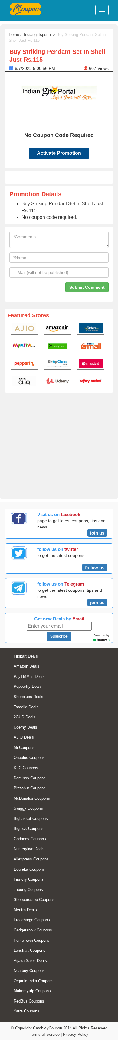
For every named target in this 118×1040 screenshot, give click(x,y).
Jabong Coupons (28, 889)
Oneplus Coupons (29, 757)
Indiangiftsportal (38, 34)
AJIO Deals (24, 737)
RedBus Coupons (29, 1001)
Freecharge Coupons (32, 920)
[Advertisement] (59, 445)
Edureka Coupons (29, 869)
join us (97, 532)
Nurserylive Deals (29, 849)
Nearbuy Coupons (29, 970)
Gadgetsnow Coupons (33, 930)
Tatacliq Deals (26, 707)
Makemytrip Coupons (32, 991)
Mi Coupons (24, 747)
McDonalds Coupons (32, 798)
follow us (94, 567)
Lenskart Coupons (29, 950)
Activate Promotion (59, 153)
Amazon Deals (26, 666)
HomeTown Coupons (32, 940)
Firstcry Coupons (29, 879)
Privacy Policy (75, 1034)
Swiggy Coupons (28, 808)
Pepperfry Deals (28, 686)
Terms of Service (45, 1034)
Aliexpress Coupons (31, 859)
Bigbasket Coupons (31, 818)
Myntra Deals (25, 910)
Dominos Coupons (30, 778)
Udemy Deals (25, 727)
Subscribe (59, 636)
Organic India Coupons (34, 981)
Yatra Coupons (26, 1011)
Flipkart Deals (26, 656)
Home (14, 34)
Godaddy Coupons (30, 839)
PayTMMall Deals (29, 676)
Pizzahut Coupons (30, 788)
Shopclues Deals (28, 696)
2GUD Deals (24, 717)
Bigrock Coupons (29, 828)
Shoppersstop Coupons (34, 899)
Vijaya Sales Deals (30, 960)
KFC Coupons (26, 767)
